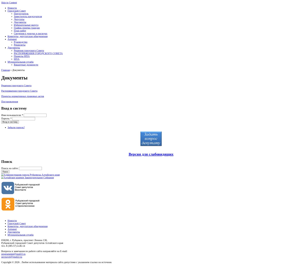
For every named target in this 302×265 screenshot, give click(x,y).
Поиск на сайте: (10, 168)
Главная (5, 70)
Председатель (21, 13)
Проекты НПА (22, 56)
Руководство (20, 42)
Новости (12, 8)
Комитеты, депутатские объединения (28, 36)
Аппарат (12, 39)
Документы (20, 22)
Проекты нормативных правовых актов (22, 96)
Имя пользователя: (12, 115)
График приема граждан (27, 27)
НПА (17, 59)
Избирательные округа (26, 25)
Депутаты (19, 19)
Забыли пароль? (16, 127)
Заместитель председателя (28, 16)
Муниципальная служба (21, 62)
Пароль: (6, 118)
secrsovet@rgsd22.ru (11, 257)
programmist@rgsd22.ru (13, 254)
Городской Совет (17, 10)
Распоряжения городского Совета (19, 91)
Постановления (9, 101)
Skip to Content (9, 2)
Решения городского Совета (29, 50)
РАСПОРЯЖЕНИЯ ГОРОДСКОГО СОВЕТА (38, 53)
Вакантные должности (26, 64)
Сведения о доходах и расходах (30, 33)
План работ (20, 30)
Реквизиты (19, 45)
